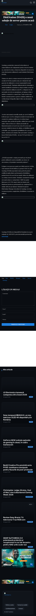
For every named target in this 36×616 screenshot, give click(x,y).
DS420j (12, 278)
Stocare (29, 278)
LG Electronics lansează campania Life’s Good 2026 (15, 393)
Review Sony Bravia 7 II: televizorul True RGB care (14, 518)
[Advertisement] (18, 259)
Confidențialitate (10, 608)
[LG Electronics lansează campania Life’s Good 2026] (18, 388)
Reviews (30, 521)
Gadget (11, 24)
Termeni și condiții (22, 605)
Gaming (30, 446)
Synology (5, 280)
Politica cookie (10, 605)
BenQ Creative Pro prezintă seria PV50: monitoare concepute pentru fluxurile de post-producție (18, 467)
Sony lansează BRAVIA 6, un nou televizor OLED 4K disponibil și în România (17, 417)
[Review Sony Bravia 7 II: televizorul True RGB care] (18, 513)
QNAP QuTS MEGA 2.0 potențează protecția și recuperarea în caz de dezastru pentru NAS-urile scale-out (16, 541)
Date (7, 278)
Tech (6, 24)
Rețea (24, 278)
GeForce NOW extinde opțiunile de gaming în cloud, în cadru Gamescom (16, 442)
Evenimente (29, 496)
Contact (21, 608)
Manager (18, 278)
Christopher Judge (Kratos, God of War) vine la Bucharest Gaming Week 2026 (17, 492)
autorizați (5, 236)
